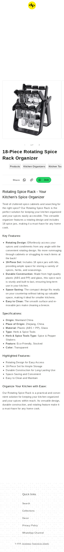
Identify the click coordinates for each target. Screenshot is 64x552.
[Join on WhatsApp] (43, 180)
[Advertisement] (32, 45)
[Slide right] (39, 144)
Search (26, 503)
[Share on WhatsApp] (24, 180)
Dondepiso (26, 544)
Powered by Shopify (40, 544)
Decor (25, 518)
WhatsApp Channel (33, 532)
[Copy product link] (31, 180)
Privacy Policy (30, 525)
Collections (28, 510)
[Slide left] (24, 144)
